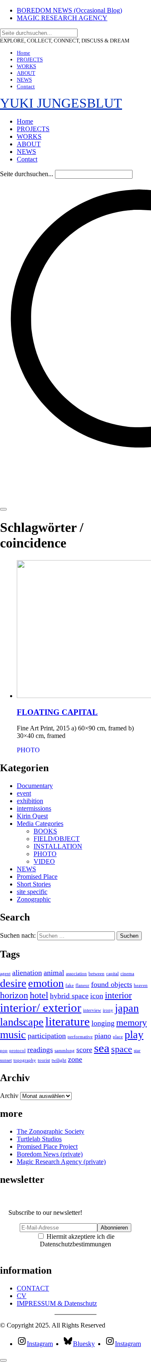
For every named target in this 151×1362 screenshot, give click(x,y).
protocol (17, 1050)
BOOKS (45, 831)
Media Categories (40, 823)
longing (103, 1023)
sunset (6, 1060)
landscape (22, 1022)
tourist (44, 1060)
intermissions (34, 808)
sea (101, 1048)
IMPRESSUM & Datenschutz (57, 1303)
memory (131, 1022)
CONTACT (33, 1288)
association (76, 973)
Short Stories (34, 884)
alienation (27, 972)
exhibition (30, 800)
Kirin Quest (32, 816)
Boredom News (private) (50, 1154)
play (134, 1035)
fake (69, 985)
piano (102, 1035)
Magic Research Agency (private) (61, 1161)
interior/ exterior (40, 1007)
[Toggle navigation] (3, 509)
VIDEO (44, 861)
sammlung (65, 1050)
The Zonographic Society (50, 1131)
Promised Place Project (47, 1146)
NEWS (26, 869)
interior (118, 995)
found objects (111, 984)
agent (5, 973)
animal (54, 972)
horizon (14, 995)
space (121, 1049)
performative (80, 1036)
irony (108, 1010)
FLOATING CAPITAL (57, 712)
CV (21, 1295)
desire (13, 983)
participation (47, 1035)
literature (67, 1021)
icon (96, 996)
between (96, 973)
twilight (59, 1060)
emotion (46, 983)
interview (92, 1010)
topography (24, 1060)
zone (75, 1059)
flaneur (82, 985)
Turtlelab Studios (39, 1138)
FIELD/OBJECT (57, 838)
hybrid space (69, 996)
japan (127, 1008)
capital (112, 973)
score (84, 1049)
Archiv (9, 1095)
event (24, 793)
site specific (32, 891)
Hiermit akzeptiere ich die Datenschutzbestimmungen (77, 1240)
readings (40, 1049)
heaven (141, 985)
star (137, 1050)
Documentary (35, 785)
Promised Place (37, 876)
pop (4, 1050)
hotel (39, 995)
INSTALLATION (58, 846)
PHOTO (28, 750)
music (13, 1035)
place (118, 1036)
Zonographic (34, 899)
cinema (127, 973)
